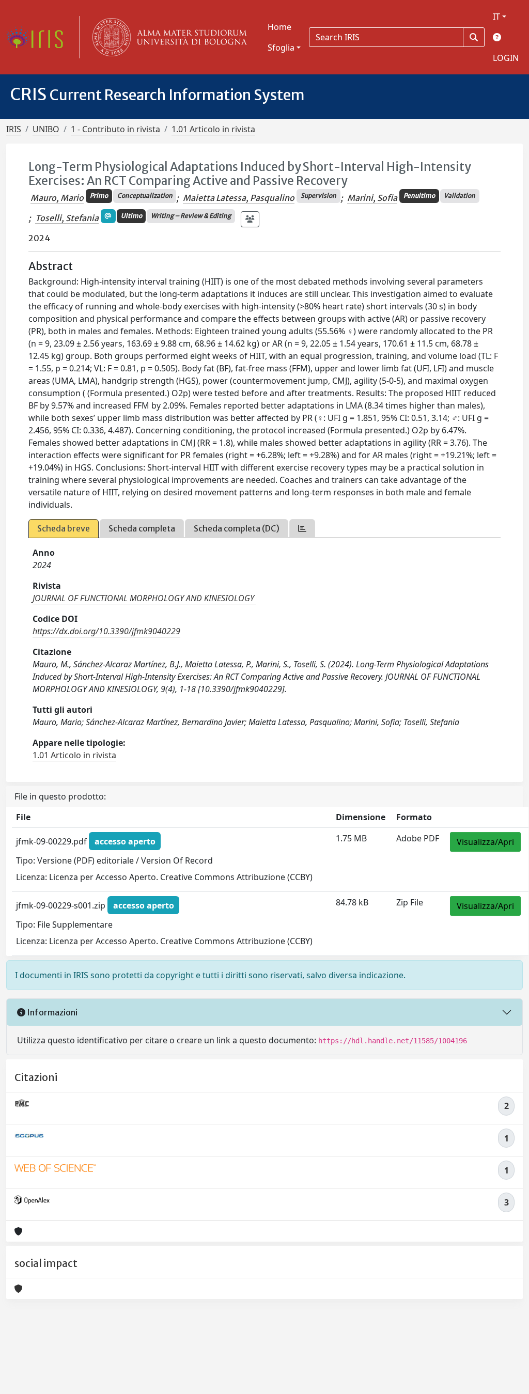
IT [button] (496, 16)
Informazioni (51, 1012)
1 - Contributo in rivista (115, 129)
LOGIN (506, 58)
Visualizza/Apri (485, 842)
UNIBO (46, 129)
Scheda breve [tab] (63, 528)
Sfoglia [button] (281, 47)
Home (279, 27)
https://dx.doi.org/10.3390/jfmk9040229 (106, 631)
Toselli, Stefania (67, 218)
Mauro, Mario (57, 198)
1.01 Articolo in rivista (213, 129)
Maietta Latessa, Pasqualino (238, 198)
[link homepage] (38, 37)
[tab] (302, 528)
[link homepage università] (167, 37)
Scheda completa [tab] (141, 528)
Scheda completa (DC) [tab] (236, 528)
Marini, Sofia (372, 198)
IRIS (13, 129)
